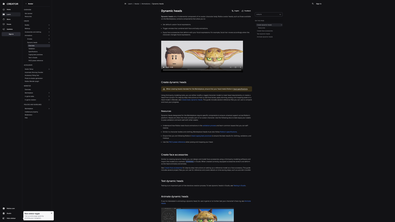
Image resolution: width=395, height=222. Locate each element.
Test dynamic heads (172, 181)
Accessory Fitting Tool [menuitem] (32, 75)
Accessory (189, 161)
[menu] (125, 4)
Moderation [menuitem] (28, 115)
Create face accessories (174, 154)
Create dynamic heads (173, 82)
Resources (166, 111)
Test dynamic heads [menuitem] (263, 34)
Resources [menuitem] (28, 16)
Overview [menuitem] (31, 46)
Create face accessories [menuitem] (265, 31)
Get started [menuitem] (28, 13)
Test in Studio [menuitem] (32, 57)
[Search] (313, 4)
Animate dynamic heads (174, 196)
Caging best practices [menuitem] (35, 55)
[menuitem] (35, 25)
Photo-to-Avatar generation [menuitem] (34, 78)
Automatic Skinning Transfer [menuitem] (34, 72)
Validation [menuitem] (31, 49)
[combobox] (269, 14)
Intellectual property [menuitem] (31, 112)
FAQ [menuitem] (26, 118)
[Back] (26, 4)
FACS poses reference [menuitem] (35, 60)
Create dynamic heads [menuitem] (264, 25)
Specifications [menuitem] (33, 52)
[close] (51, 213)
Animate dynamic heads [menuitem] (265, 37)
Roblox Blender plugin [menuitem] (32, 81)
